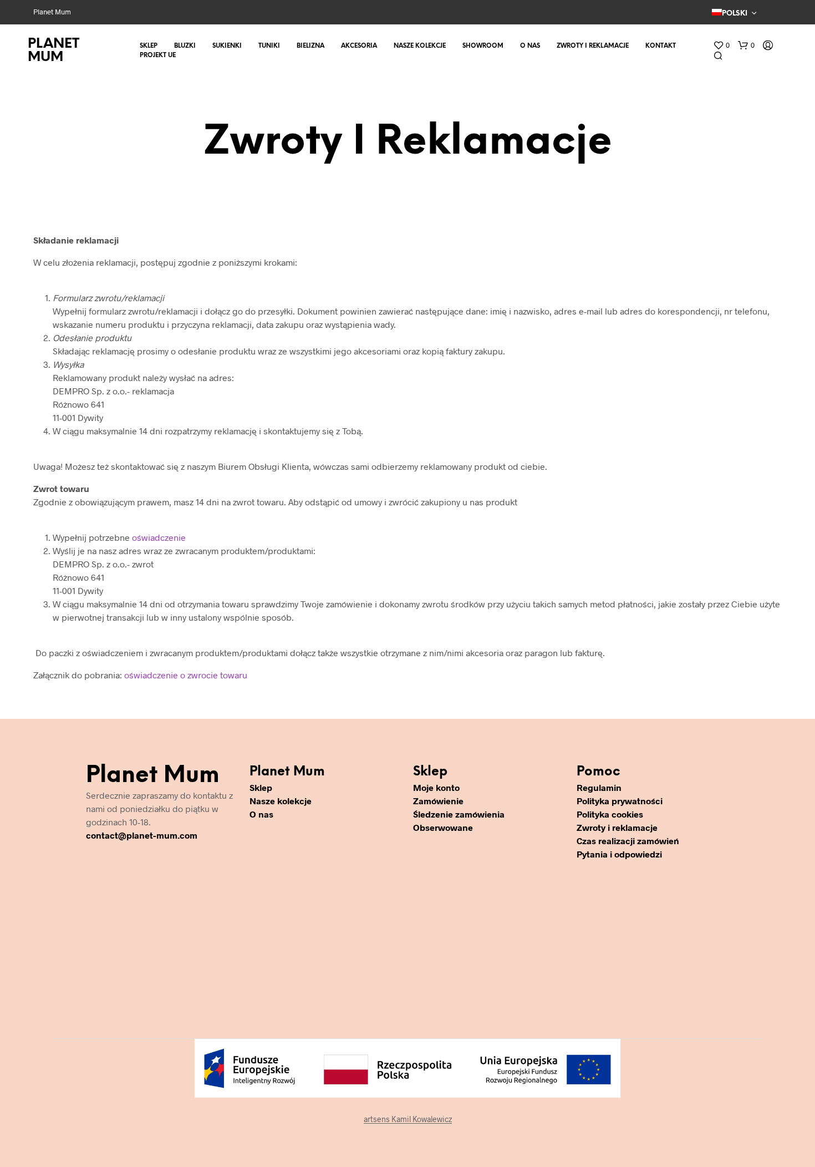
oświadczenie (159, 537)
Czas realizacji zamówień (628, 840)
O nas (530, 46)
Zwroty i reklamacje (593, 46)
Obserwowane (443, 827)
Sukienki (227, 46)
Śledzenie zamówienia (459, 814)
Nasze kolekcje (420, 46)
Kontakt (660, 46)
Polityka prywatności (620, 800)
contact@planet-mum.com (141, 835)
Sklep (148, 46)
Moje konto (436, 787)
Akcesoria (359, 46)
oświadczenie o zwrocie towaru (185, 674)
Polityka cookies (610, 814)
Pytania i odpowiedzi (619, 854)
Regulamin (599, 787)
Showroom (482, 46)
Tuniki (269, 46)
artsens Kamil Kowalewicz (408, 1119)
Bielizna (310, 46)
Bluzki (185, 46)
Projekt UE (158, 55)
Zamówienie (438, 800)
